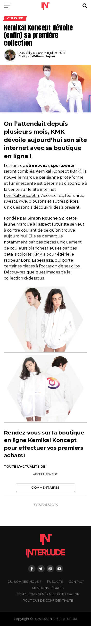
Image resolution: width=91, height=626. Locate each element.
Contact (76, 581)
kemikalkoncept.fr (22, 195)
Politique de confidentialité (48, 600)
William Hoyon (43, 56)
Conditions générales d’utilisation (48, 594)
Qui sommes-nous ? (24, 581)
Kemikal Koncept (52, 440)
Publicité (55, 581)
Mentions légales (48, 588)
